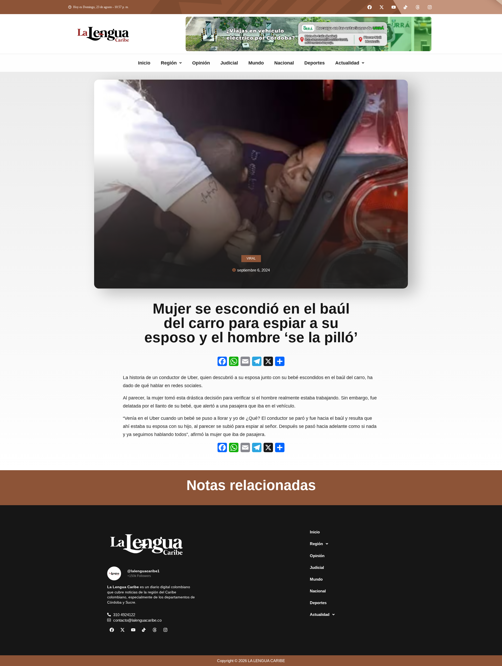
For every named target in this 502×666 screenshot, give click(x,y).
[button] (171, 63)
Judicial (229, 63)
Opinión (201, 63)
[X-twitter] (381, 7)
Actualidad (347, 63)
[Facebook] (369, 7)
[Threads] (417, 7)
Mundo (256, 63)
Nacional (284, 63)
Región (169, 63)
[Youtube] (393, 7)
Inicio (144, 63)
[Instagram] (429, 7)
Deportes (314, 63)
